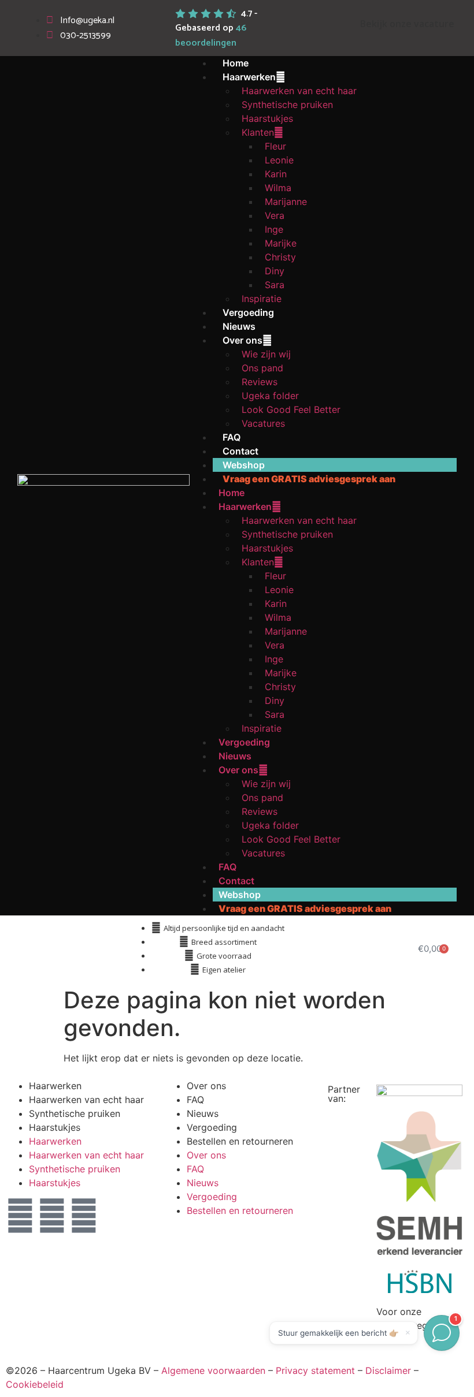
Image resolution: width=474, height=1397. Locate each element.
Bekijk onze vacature (407, 23)
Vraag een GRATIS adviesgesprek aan (309, 479)
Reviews (259, 382)
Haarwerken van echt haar (299, 90)
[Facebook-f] (52, 1215)
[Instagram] (83, 1215)
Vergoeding (248, 312)
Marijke (281, 243)
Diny (274, 271)
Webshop (244, 465)
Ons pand (262, 368)
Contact (240, 451)
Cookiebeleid (35, 1384)
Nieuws (239, 326)
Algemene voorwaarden (213, 1370)
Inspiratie (262, 298)
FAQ (231, 437)
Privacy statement (315, 1370)
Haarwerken (249, 77)
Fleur (275, 146)
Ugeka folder (270, 395)
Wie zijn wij (266, 354)
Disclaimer (388, 1370)
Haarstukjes (267, 118)
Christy (280, 257)
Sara (274, 284)
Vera (274, 215)
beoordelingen (210, 35)
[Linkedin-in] (20, 1215)
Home (236, 63)
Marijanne (286, 201)
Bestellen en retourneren (240, 1141)
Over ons (242, 340)
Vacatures (263, 423)
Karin (276, 174)
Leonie (279, 160)
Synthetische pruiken (287, 104)
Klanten (258, 132)
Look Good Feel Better (291, 409)
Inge (274, 229)
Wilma (278, 187)
